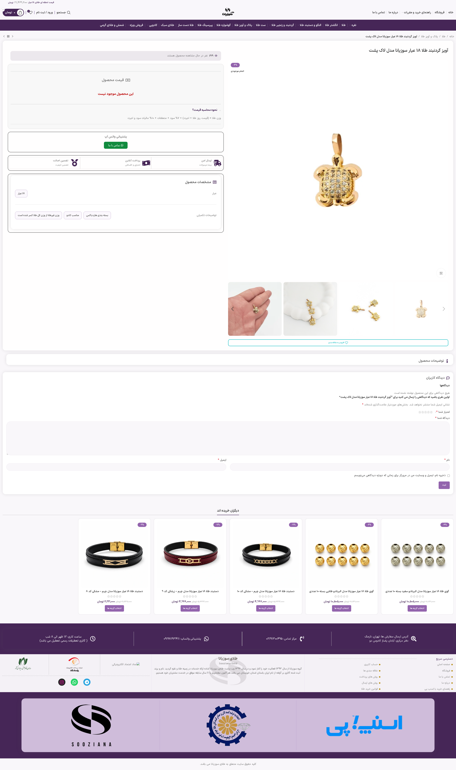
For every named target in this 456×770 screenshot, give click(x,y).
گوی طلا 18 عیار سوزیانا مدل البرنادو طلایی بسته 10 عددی (341, 591)
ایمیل (222, 460)
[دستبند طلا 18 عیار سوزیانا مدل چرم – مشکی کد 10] (266, 554)
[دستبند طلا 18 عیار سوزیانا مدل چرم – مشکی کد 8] (114, 554)
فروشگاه (446, 671)
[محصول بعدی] (4, 36)
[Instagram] (61, 682)
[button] (443, 308)
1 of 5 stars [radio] (431, 412)
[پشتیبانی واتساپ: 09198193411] (206, 638)
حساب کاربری (371, 664)
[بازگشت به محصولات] (8, 36)
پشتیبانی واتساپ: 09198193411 (182, 639)
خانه (451, 37)
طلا (443, 37)
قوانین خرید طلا (369, 689)
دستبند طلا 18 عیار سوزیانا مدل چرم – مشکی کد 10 (265, 591)
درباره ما (446, 683)
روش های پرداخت (368, 677)
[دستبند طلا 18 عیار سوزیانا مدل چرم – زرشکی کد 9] (190, 554)
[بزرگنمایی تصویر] (441, 272)
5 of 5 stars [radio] (419, 412)
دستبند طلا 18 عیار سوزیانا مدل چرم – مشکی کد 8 (114, 591)
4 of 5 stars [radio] (422, 412)
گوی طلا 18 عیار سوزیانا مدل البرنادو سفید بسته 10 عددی (417, 591)
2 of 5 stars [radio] (428, 412)
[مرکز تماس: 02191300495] (302, 638)
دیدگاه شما (442, 418)
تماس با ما (444, 677)
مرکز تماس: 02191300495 (281, 639)
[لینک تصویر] (74, 664)
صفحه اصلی (443, 664)
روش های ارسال (370, 683)
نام (447, 460)
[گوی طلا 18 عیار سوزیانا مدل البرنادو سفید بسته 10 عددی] (417, 554)
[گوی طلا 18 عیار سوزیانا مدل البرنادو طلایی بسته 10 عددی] (341, 554)
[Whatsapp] (74, 682)
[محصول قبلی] (12, 36)
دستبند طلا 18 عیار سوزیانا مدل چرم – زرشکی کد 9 (190, 591)
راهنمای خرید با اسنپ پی (437, 689)
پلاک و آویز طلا (429, 37)
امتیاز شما (443, 412)
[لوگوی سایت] (228, 12)
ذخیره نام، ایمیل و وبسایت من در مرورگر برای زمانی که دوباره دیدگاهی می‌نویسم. (400, 475)
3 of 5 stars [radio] (425, 412)
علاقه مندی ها (370, 671)
